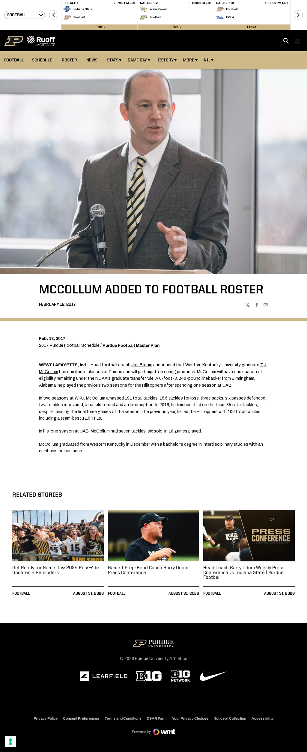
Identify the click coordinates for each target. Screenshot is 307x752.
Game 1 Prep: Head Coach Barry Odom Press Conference (148, 570)
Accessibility (263, 718)
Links (99, 27)
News (91, 60)
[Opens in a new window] (104, 676)
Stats (112, 60)
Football (21, 594)
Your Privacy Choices (190, 718)
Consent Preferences (81, 718)
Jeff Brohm (141, 365)
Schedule (42, 60)
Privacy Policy (46, 718)
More (188, 60)
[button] (53, 14)
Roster (69, 60)
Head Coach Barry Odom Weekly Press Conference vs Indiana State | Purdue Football (243, 573)
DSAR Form (157, 718)
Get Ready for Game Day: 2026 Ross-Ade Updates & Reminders (55, 570)
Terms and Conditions (123, 718)
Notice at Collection (229, 718)
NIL (207, 60)
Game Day (137, 60)
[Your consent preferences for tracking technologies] (10, 741)
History (165, 60)
